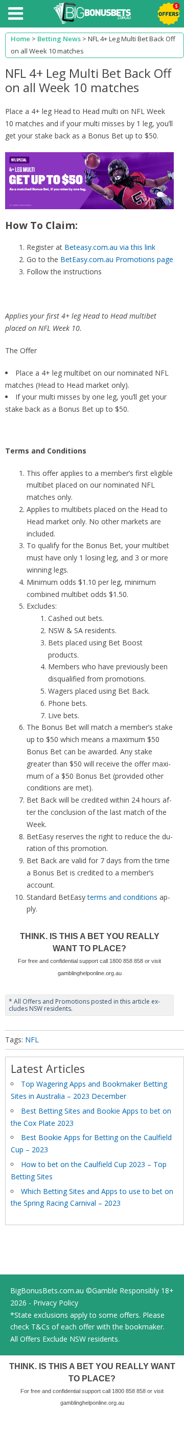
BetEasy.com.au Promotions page (116, 259)
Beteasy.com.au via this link (109, 247)
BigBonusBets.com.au (47, 1290)
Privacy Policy (55, 1303)
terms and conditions (122, 897)
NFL (32, 1039)
